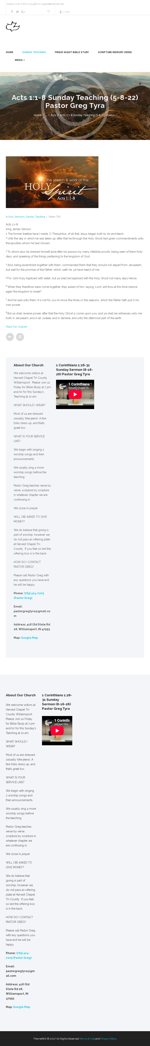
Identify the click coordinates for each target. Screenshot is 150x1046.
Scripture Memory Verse (115, 52)
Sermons (20, 216)
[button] (75, 224)
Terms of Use (87, 1038)
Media (19, 60)
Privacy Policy (108, 1038)
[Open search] (48, 11)
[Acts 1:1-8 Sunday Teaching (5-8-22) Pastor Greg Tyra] (52, 182)
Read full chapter (16, 326)
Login (66, 11)
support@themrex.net (52, 4)
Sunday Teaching (34, 52)
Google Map (29, 637)
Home (9, 52)
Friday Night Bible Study (72, 52)
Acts (53, 115)
